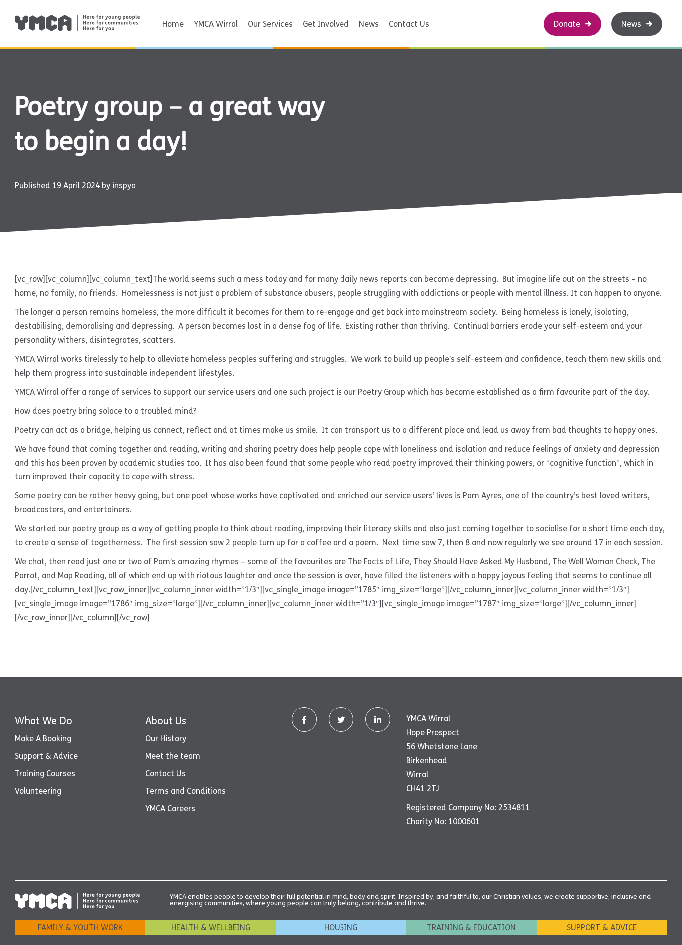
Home (173, 24)
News (369, 24)
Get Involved (326, 24)
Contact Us (409, 24)
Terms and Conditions (185, 791)
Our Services (270, 24)
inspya (124, 185)
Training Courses (45, 773)
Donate (567, 24)
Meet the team (172, 756)
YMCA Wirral (216, 24)
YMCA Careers (170, 808)
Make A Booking (43, 738)
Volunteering (38, 791)
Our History (165, 738)
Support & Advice (46, 756)
